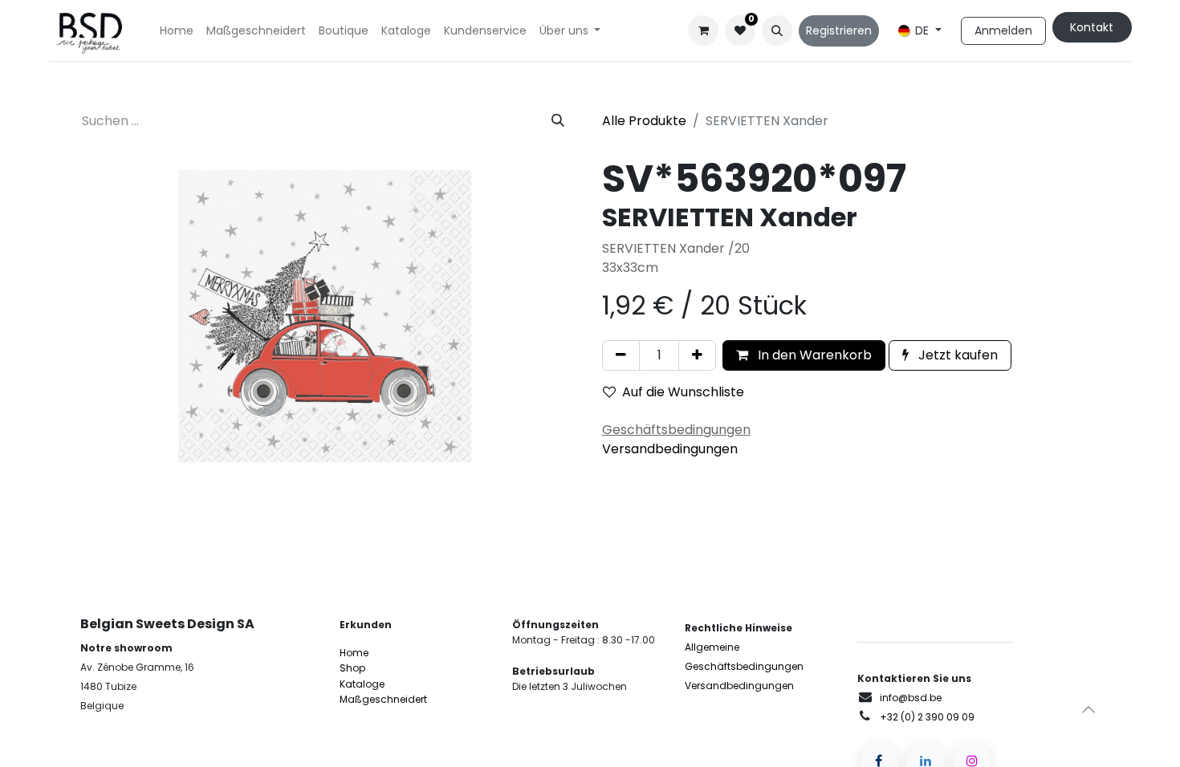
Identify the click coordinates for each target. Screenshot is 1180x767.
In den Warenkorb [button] (813, 355)
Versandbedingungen (670, 449)
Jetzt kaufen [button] (956, 355)
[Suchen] (558, 121)
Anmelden (1003, 30)
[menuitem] (176, 31)
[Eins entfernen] (621, 355)
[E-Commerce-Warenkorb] (703, 30)
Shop (352, 668)
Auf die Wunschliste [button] (683, 392)
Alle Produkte (644, 121)
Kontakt (1091, 27)
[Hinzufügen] (697, 355)
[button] (777, 30)
